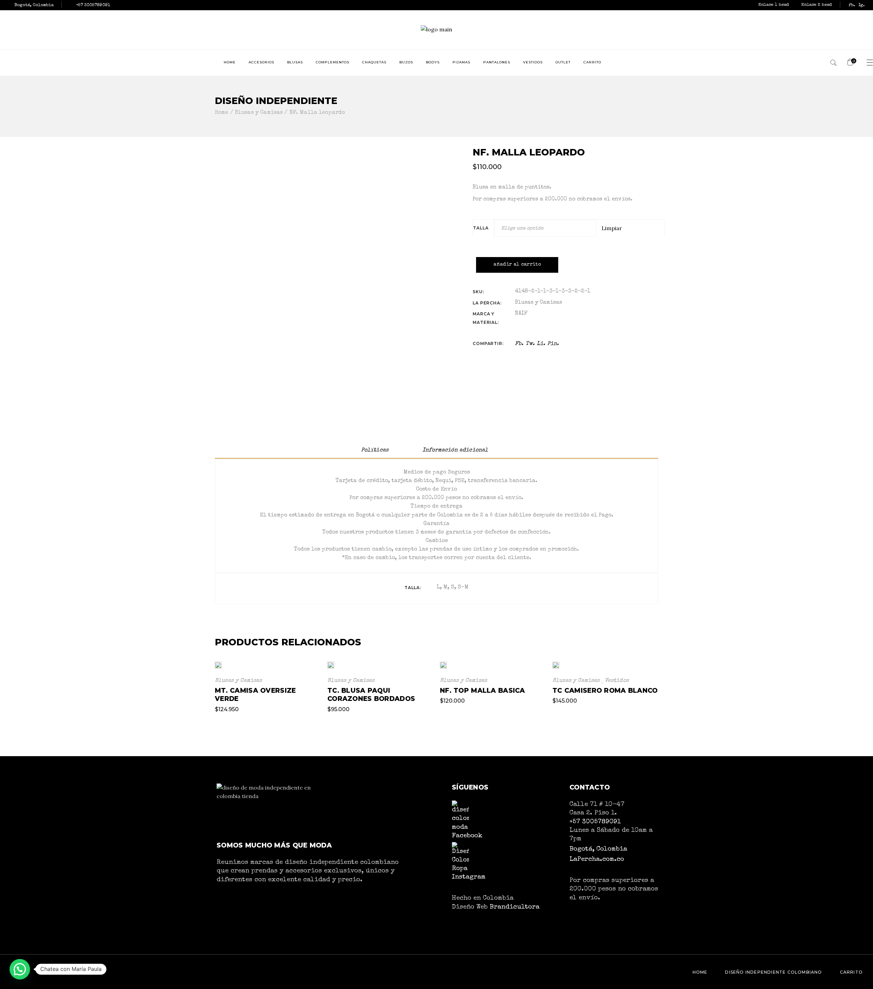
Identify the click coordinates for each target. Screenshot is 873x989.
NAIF (521, 313)
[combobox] (545, 228)
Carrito (851, 972)
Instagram (469, 877)
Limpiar (612, 228)
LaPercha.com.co (596, 859)
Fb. (851, 5)
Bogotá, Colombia (598, 849)
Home (700, 972)
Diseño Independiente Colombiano (773, 972)
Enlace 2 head (816, 5)
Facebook (467, 836)
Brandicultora (514, 907)
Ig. (861, 5)
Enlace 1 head (774, 5)
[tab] (375, 450)
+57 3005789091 (595, 822)
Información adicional (455, 450)
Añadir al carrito (517, 264)
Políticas (374, 450)
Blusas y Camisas (538, 302)
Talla (480, 227)
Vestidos (617, 681)
